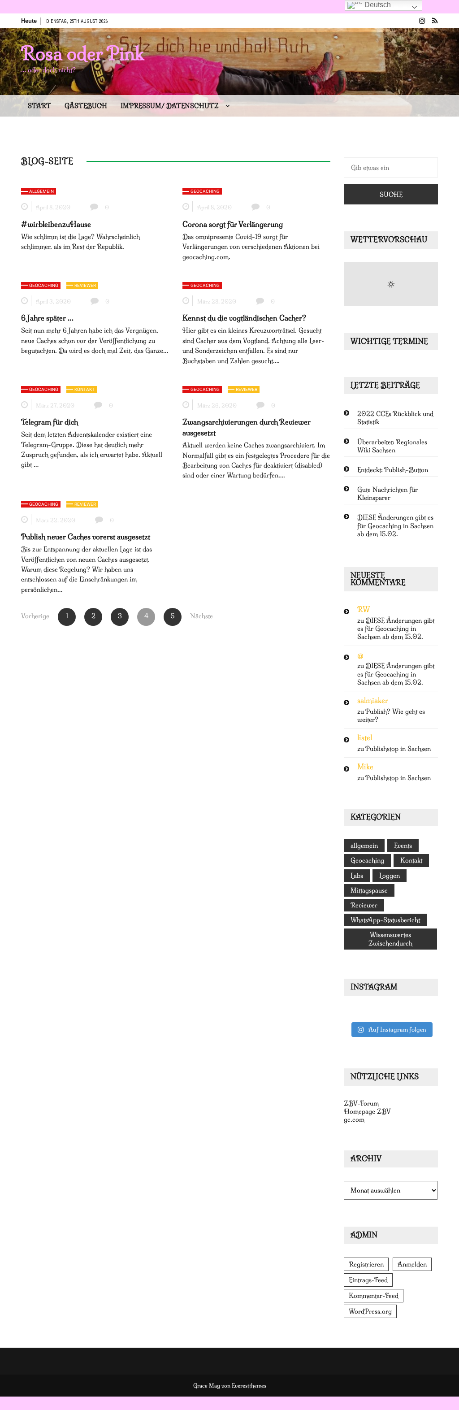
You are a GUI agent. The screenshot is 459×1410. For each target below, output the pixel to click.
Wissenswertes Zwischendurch (390, 939)
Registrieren (366, 1264)
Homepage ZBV (367, 1111)
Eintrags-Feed (368, 1280)
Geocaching (205, 191)
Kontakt (84, 389)
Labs (357, 876)
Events (403, 846)
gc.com (354, 1119)
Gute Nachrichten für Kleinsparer (387, 494)
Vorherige (35, 616)
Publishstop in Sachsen (398, 749)
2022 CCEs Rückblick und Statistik (395, 418)
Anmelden (412, 1264)
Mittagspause (369, 890)
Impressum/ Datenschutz (170, 106)
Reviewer (85, 285)
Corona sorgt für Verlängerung (232, 224)
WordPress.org (370, 1311)
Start (39, 106)
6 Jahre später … (47, 317)
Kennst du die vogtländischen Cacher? (244, 317)
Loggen (389, 876)
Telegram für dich (49, 421)
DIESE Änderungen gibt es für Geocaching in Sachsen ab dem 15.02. (395, 525)
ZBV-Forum (361, 1103)
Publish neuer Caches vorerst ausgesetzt (85, 536)
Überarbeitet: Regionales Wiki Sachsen (392, 446)
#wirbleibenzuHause (56, 224)
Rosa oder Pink (82, 53)
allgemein (41, 191)
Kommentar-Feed (373, 1296)
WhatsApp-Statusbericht (385, 920)
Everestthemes (249, 1385)
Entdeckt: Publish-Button (392, 470)
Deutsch (377, 5)
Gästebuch (86, 106)
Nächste (199, 616)
